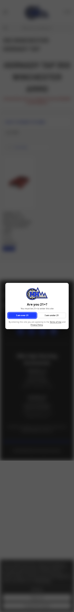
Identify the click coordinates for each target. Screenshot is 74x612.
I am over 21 (22, 315)
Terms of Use (55, 322)
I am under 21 (52, 315)
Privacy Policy (37, 325)
